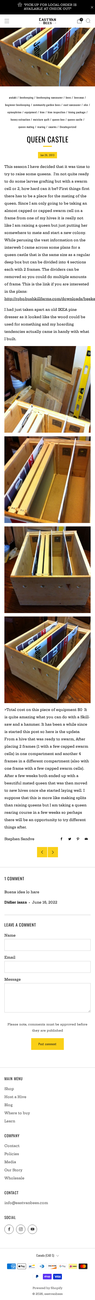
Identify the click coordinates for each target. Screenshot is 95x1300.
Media (10, 1162)
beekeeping (27, 97)
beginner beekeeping (17, 105)
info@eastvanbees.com (26, 1203)
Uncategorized (68, 127)
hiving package (77, 112)
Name (10, 935)
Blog (8, 1105)
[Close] (92, 7)
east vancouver (72, 105)
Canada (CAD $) (45, 1255)
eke (86, 105)
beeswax (79, 97)
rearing (41, 127)
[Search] (88, 20)
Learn (9, 1121)
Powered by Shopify (47, 1288)
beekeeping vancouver (50, 97)
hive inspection (57, 112)
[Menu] (6, 21)
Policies (11, 1154)
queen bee (58, 119)
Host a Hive (15, 1097)
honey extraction (20, 119)
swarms (52, 127)
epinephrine (15, 112)
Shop (9, 1089)
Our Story (13, 1170)
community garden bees (47, 105)
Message (12, 979)
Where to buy (17, 1113)
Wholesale (14, 1178)
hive (42, 112)
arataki (13, 97)
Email (9, 957)
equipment (31, 112)
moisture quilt (41, 119)
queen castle (75, 119)
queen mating (26, 127)
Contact (11, 1146)
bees (68, 97)
